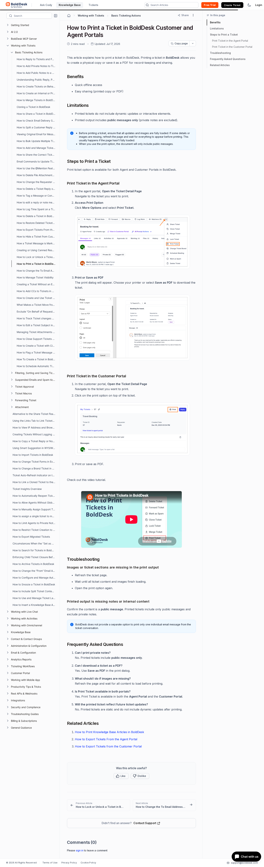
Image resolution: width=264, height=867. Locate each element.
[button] (56, 16)
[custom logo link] (16, 5)
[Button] (140, 776)
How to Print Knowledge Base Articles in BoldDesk (109, 732)
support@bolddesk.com (244, 862)
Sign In (79, 850)
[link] (98, 805)
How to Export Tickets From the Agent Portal (106, 739)
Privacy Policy (69, 862)
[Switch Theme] (249, 5)
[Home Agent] (69, 15)
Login (258, 4)
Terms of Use (50, 862)
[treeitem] (33, 25)
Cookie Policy (88, 862)
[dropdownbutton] (192, 43)
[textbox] (33, 15)
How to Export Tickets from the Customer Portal (108, 746)
